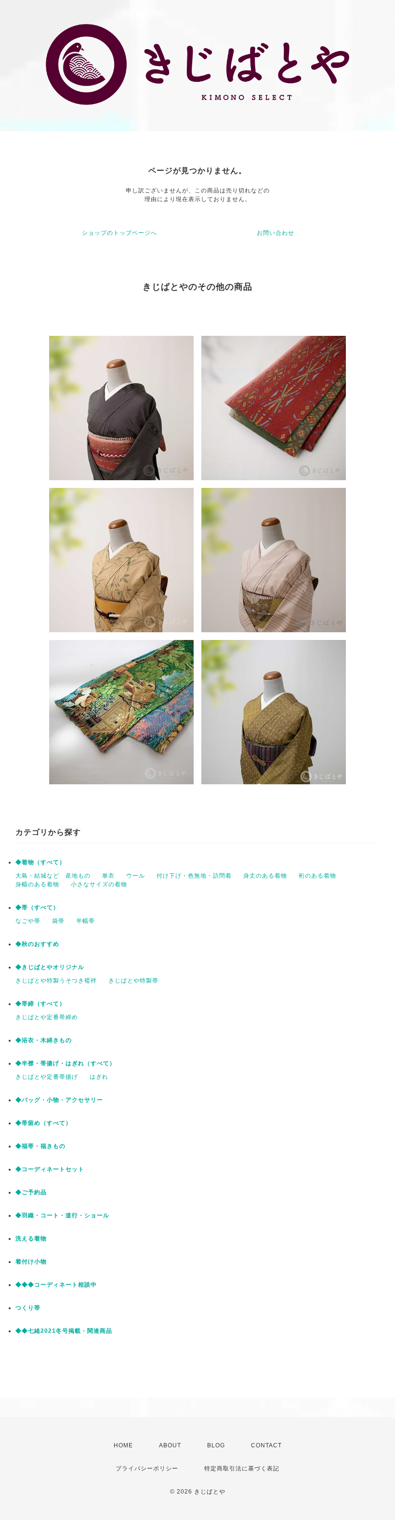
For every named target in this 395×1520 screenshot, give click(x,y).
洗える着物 (31, 1238)
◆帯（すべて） (37, 907)
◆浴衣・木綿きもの (43, 1040)
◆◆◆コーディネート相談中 (56, 1284)
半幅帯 (85, 921)
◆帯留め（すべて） (43, 1123)
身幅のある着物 (37, 884)
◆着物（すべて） (40, 862)
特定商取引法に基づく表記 (241, 1468)
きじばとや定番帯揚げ (46, 1076)
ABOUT (170, 1445)
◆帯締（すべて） (40, 1003)
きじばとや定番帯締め (46, 1017)
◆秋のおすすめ (37, 944)
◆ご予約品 (31, 1192)
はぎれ (99, 1076)
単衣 (108, 875)
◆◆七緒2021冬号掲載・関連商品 (63, 1331)
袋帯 (58, 921)
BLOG (216, 1445)
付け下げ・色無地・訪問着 (194, 875)
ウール (135, 875)
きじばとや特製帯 (133, 980)
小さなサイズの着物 (99, 884)
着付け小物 (31, 1261)
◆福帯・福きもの (40, 1146)
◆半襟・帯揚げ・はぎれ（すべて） (65, 1063)
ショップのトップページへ (119, 233)
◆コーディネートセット (49, 1169)
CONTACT (266, 1445)
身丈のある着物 (265, 875)
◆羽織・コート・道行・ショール (62, 1215)
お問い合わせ (275, 233)
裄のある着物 (317, 875)
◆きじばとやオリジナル (49, 967)
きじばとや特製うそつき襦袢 (56, 980)
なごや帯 (27, 921)
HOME (123, 1445)
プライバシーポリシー (147, 1468)
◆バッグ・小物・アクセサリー (59, 1100)
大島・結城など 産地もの (53, 875)
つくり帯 (27, 1307)
